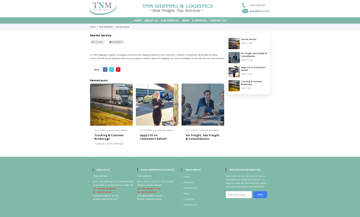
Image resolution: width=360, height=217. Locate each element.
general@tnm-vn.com (108, 195)
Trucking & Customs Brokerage (109, 137)
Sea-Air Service (248, 39)
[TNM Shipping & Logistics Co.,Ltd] (103, 8)
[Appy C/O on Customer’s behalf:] (234, 67)
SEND (260, 195)
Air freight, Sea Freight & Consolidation (203, 137)
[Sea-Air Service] (234, 39)
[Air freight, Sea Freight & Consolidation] (234, 53)
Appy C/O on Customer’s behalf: (153, 137)
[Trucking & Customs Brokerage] (234, 81)
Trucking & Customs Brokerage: (108, 143)
